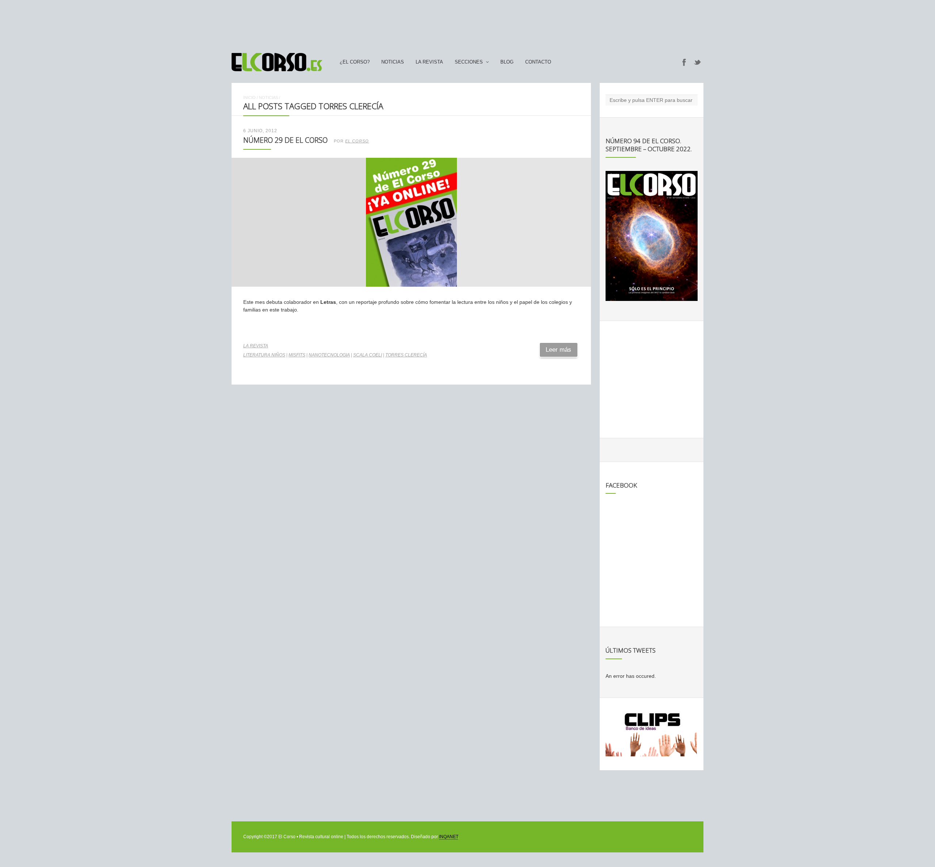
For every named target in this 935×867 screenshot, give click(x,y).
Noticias (392, 62)
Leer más (558, 349)
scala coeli (367, 355)
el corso (357, 141)
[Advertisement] (467, 23)
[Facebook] (684, 62)
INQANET (448, 836)
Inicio (249, 97)
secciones (469, 62)
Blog (507, 62)
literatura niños (264, 355)
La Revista (429, 62)
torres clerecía (406, 355)
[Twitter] (697, 62)
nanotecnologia (329, 355)
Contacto (538, 62)
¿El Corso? (355, 62)
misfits (297, 355)
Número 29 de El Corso (285, 140)
